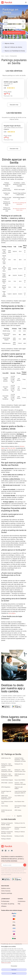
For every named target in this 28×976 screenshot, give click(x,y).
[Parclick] (6, 2)
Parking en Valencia (20, 831)
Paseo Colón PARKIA (20, 780)
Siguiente (19, 816)
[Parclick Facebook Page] (8, 850)
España (7, 56)
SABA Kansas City (6, 758)
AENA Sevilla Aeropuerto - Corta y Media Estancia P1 (6, 797)
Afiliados (3, 906)
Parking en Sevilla (19, 836)
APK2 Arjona (18, 810)
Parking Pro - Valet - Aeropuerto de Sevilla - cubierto (7, 765)
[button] (14, 21)
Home (2, 56)
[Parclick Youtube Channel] (12, 850)
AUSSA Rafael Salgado (7, 780)
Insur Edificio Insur (19, 795)
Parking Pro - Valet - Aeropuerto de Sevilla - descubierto (7, 775)
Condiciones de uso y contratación (11, 944)
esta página (11, 613)
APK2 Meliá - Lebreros (7, 782)
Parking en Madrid (6, 838)
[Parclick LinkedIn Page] (5, 850)
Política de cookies (6, 962)
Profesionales (5, 901)
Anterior (8, 816)
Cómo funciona (5, 891)
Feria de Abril (11, 448)
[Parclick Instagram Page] (2, 850)
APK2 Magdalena (5, 787)
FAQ (19, 903)
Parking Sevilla (13, 56)
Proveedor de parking (7, 903)
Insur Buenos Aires (19, 801)
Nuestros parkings (6, 893)
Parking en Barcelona (6, 836)
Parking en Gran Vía (20, 823)
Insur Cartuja (4, 805)
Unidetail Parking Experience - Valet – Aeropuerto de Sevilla (20, 759)
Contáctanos (21, 901)
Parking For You (19, 764)
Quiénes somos (5, 888)
